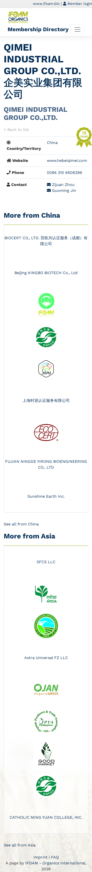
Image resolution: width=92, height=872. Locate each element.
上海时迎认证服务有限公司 (46, 400)
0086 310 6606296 (64, 172)
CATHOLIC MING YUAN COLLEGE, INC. (46, 817)
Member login (79, 3)
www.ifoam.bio (46, 3)
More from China (32, 215)
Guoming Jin (63, 190)
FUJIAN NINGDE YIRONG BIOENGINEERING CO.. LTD (46, 464)
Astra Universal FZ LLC (46, 657)
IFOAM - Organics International (55, 863)
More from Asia (29, 536)
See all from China (21, 524)
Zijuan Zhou (63, 184)
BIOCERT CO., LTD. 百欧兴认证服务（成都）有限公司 (46, 241)
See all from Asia (20, 845)
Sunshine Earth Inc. (46, 496)
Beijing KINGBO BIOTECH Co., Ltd (46, 272)
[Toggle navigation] (77, 29)
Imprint (40, 857)
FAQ (55, 857)
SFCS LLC (46, 562)
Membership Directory (38, 29)
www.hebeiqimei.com (67, 160)
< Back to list (16, 129)
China (52, 142)
